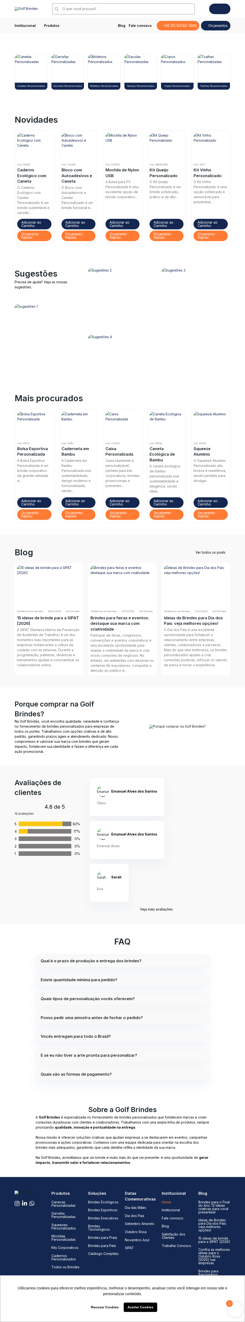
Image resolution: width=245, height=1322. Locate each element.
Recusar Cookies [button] (105, 1307)
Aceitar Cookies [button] (140, 1307)
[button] (34, 224)
